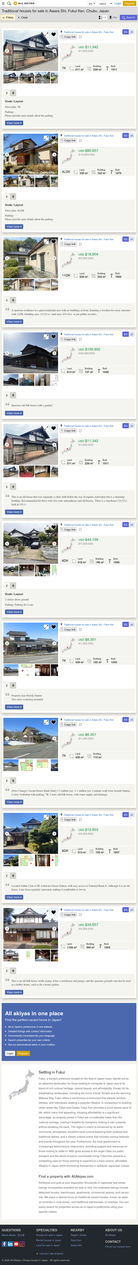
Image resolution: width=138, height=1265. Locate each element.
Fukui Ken (109, 32)
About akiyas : (13, 1235)
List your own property (49, 1253)
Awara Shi (76, 1245)
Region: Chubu (79, 1235)
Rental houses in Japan (48, 1240)
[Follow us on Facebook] (4, 1245)
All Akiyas (110, 1235)
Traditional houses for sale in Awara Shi (83, 32)
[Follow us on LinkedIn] (10, 1245)
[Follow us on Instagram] (22, 1245)
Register (130, 3)
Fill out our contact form (117, 1246)
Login (117, 3)
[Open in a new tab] (80, 37)
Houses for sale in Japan (49, 1235)
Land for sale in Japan (48, 1245)
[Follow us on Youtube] (16, 1245)
